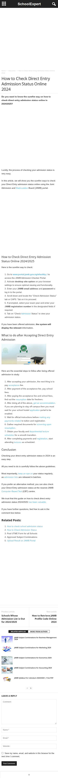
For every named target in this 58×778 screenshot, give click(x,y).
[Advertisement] (29, 38)
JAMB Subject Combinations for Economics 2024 (32, 658)
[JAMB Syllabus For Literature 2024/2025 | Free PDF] (7, 679)
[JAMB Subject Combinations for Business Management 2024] (7, 639)
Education (12, 71)
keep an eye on (25, 473)
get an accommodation (44, 403)
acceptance (14, 385)
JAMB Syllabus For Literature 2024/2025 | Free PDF (33, 678)
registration (42, 438)
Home (3, 71)
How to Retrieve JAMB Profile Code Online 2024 (44, 618)
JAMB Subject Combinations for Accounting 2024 (33, 668)
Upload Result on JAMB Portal (21, 540)
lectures (17, 442)
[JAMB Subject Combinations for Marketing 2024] (7, 649)
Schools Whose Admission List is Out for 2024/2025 (13, 618)
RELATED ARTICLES (18, 631)
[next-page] (30, 688)
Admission (26, 313)
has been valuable (37, 502)
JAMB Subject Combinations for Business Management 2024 (35, 638)
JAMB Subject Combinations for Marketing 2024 (32, 647)
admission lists (11, 477)
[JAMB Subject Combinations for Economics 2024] (7, 660)
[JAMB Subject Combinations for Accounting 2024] (7, 670)
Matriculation (22, 188)
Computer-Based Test (11, 491)
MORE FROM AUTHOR (38, 631)
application (35, 410)
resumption (21, 399)
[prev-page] (27, 688)
